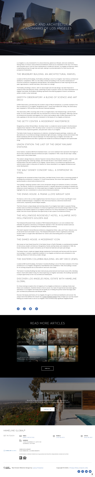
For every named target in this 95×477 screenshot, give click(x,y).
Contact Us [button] (47, 409)
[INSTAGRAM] (82, 471)
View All (47, 368)
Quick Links (84, 468)
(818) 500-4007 (88, 437)
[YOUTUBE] (90, 471)
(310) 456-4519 (60, 437)
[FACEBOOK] (78, 471)
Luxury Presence (37, 468)
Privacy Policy (74, 468)
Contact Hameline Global (49, 296)
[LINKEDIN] (86, 471)
